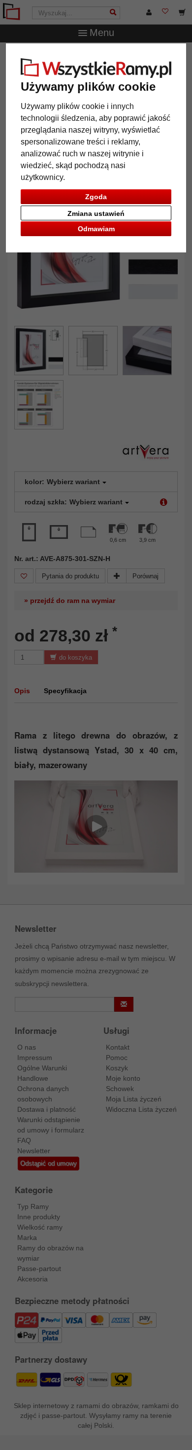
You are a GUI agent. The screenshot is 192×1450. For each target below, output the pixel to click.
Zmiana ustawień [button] (96, 213)
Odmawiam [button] (96, 229)
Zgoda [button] (96, 197)
